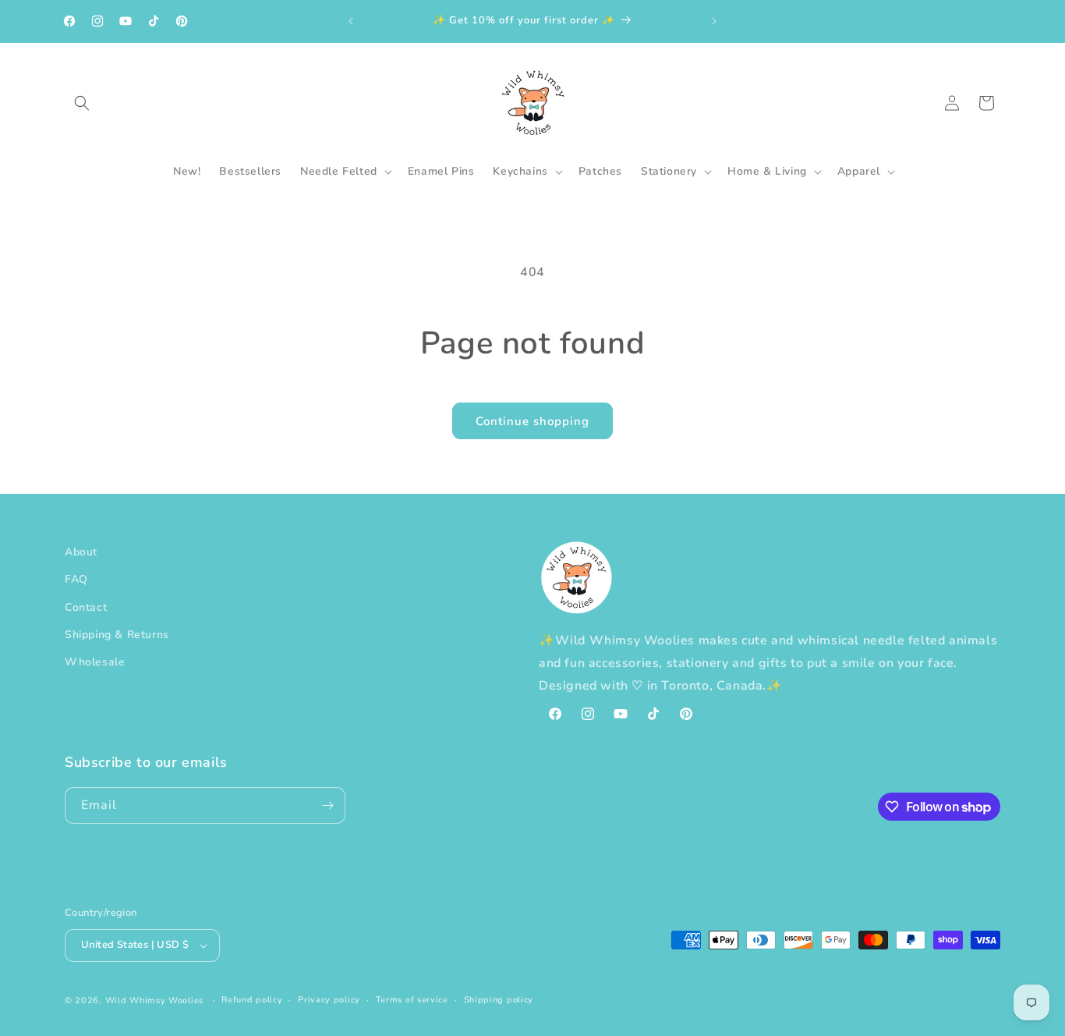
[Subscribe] (327, 805)
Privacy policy (329, 1000)
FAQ (76, 579)
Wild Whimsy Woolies (154, 1000)
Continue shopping (532, 421)
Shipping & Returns (117, 634)
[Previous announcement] (351, 21)
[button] (82, 103)
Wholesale (95, 662)
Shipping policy (499, 1000)
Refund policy (251, 1000)
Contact (86, 607)
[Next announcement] (714, 21)
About (81, 552)
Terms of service (412, 1000)
